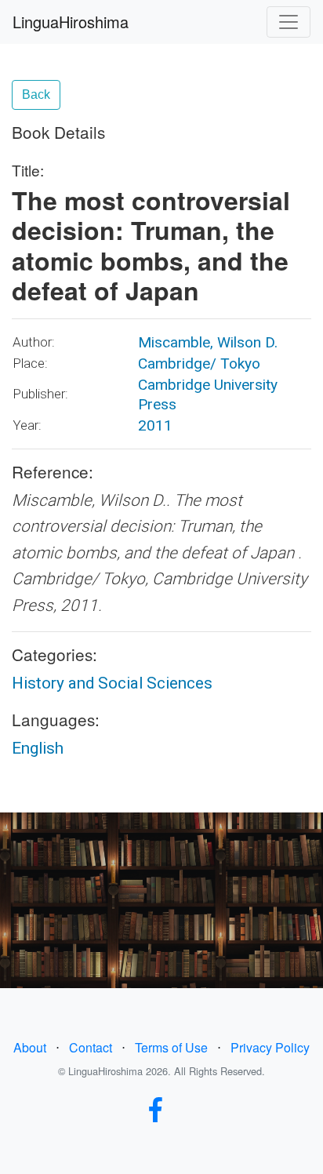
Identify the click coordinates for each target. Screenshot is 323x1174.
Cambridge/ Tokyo (199, 363)
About (29, 1047)
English (38, 748)
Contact (90, 1047)
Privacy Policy (270, 1047)
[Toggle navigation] (288, 22)
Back (36, 94)
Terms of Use (171, 1047)
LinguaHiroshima (71, 21)
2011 (155, 425)
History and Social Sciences (112, 683)
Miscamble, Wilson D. (208, 342)
